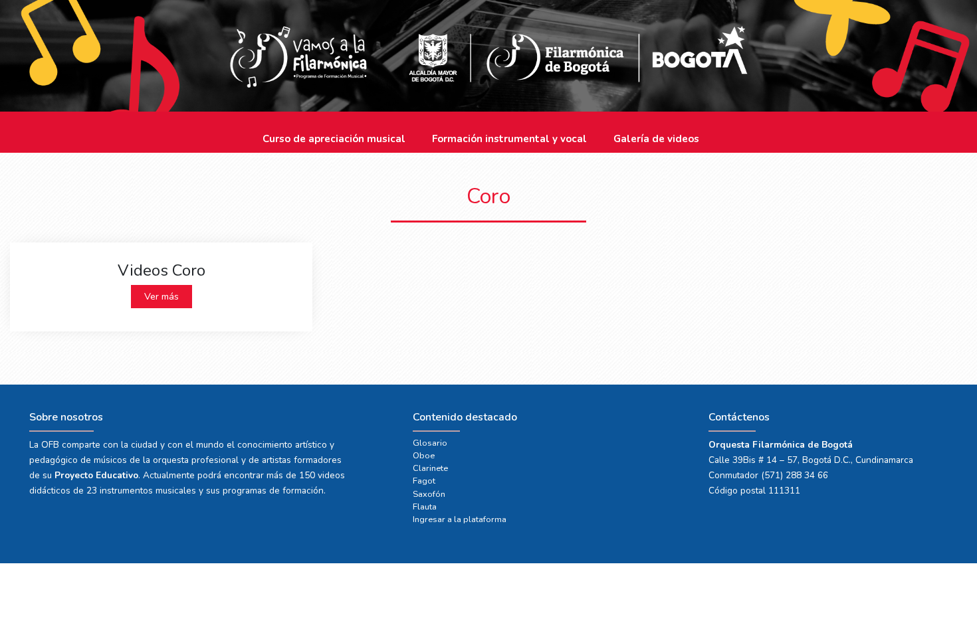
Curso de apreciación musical (334, 138)
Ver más (161, 296)
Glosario (430, 443)
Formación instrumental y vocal (509, 138)
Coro (488, 196)
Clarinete (430, 468)
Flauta (425, 507)
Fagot (424, 481)
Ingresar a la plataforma (459, 519)
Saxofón (429, 494)
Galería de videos (656, 138)
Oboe (424, 456)
